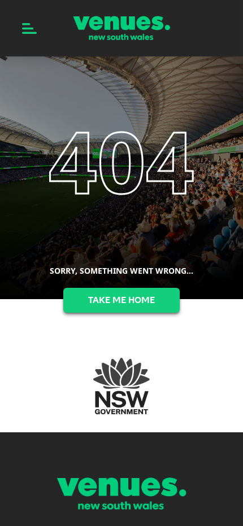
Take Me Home (121, 300)
